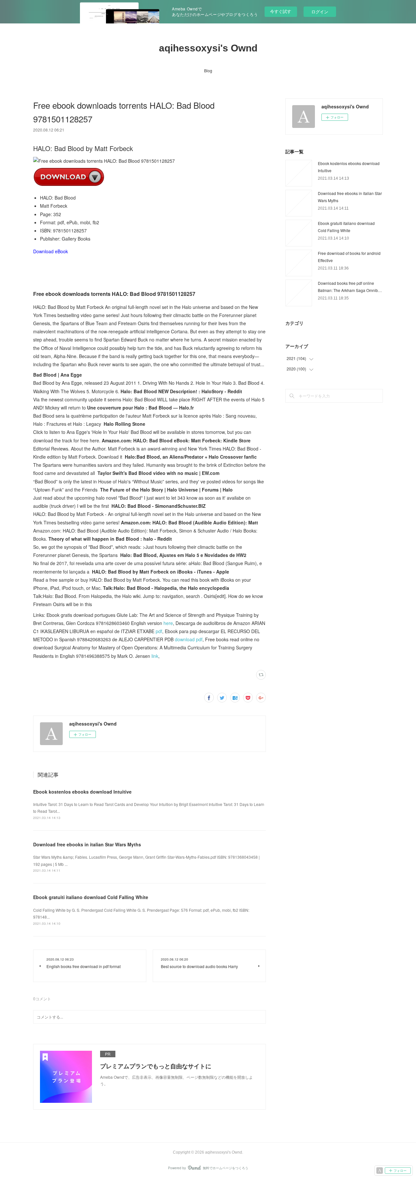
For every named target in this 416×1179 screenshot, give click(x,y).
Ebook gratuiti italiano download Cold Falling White (90, 897)
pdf (159, 631)
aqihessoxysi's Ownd (208, 48)
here (168, 623)
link (154, 656)
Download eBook (50, 251)
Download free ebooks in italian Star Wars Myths (87, 844)
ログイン (319, 11)
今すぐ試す (280, 11)
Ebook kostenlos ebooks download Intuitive (82, 791)
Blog (208, 70)
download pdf (188, 639)
